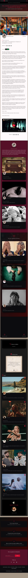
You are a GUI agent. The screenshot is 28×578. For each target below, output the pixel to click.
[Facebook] (6, 45)
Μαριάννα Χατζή (8, 393)
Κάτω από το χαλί (5, 420)
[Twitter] (8, 45)
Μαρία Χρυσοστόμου (10, 36)
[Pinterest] (9, 45)
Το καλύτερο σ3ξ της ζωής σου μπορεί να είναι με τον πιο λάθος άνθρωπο (13, 421)
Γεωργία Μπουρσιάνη (8, 306)
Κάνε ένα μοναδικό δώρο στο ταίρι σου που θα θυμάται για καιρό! (14, 534)
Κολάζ (4, 444)
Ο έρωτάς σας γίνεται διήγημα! (14, 533)
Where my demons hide (6, 40)
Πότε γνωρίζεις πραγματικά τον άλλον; (8, 310)
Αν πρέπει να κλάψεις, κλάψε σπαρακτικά (9, 202)
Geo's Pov (4, 309)
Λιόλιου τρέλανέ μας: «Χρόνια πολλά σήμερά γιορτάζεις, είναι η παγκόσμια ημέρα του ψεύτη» (14, 446)
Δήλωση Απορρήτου (14, 568)
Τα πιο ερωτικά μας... (14, 523)
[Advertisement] (14, 325)
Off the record (5, 493)
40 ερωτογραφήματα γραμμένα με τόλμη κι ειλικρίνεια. (14, 524)
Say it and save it (5, 259)
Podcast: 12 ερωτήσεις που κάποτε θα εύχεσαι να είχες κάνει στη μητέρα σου (13, 495)
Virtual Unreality (8, 417)
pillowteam (7, 441)
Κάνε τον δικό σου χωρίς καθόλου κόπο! (14, 543)
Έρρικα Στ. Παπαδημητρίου (9, 490)
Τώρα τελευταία (5, 284)
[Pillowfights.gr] (4, 0)
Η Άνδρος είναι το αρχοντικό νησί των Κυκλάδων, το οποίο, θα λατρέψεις (13, 397)
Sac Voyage (4, 396)
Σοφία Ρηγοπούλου (8, 256)
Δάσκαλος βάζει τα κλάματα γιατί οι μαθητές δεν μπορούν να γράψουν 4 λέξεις (13, 261)
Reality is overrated (5, 469)
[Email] (11, 45)
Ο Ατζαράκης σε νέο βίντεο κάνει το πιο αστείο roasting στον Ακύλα (12, 470)
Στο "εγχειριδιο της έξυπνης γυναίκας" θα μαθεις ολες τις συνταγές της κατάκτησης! (14, 544)
